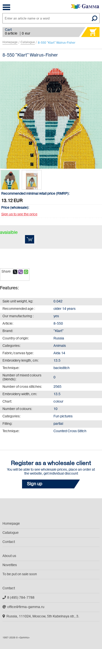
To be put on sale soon (19, 574)
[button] (51, 484)
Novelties (9, 565)
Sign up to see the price (19, 214)
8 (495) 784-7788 (20, 597)
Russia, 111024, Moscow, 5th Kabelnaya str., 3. (42, 616)
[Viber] (20, 272)
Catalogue (28, 42)
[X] (15, 272)
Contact (8, 542)
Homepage (10, 42)
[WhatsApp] (26, 272)
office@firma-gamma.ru (25, 607)
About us (9, 556)
